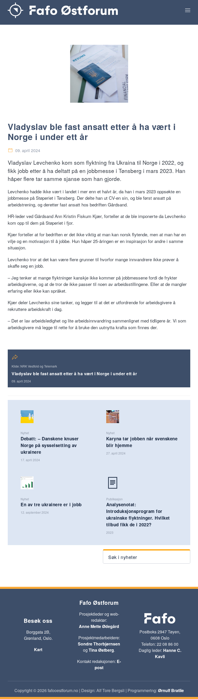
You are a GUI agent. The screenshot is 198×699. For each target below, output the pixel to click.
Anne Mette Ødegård (99, 626)
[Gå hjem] (63, 10)
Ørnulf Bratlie (171, 690)
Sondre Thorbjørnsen (99, 644)
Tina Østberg (101, 650)
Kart (38, 649)
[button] (187, 10)
